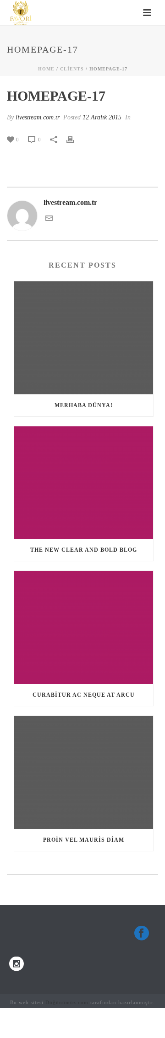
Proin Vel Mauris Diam (83, 840)
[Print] (74, 139)
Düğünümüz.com (66, 1002)
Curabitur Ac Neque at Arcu (84, 695)
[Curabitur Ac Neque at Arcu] (83, 627)
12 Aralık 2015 (101, 117)
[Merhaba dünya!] (83, 337)
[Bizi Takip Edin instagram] (16, 965)
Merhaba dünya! (84, 405)
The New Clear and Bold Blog (83, 550)
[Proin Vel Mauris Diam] (83, 772)
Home (46, 68)
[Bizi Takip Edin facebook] (141, 934)
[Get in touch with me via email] (49, 219)
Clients (72, 68)
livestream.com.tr (38, 117)
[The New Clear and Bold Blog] (83, 482)
